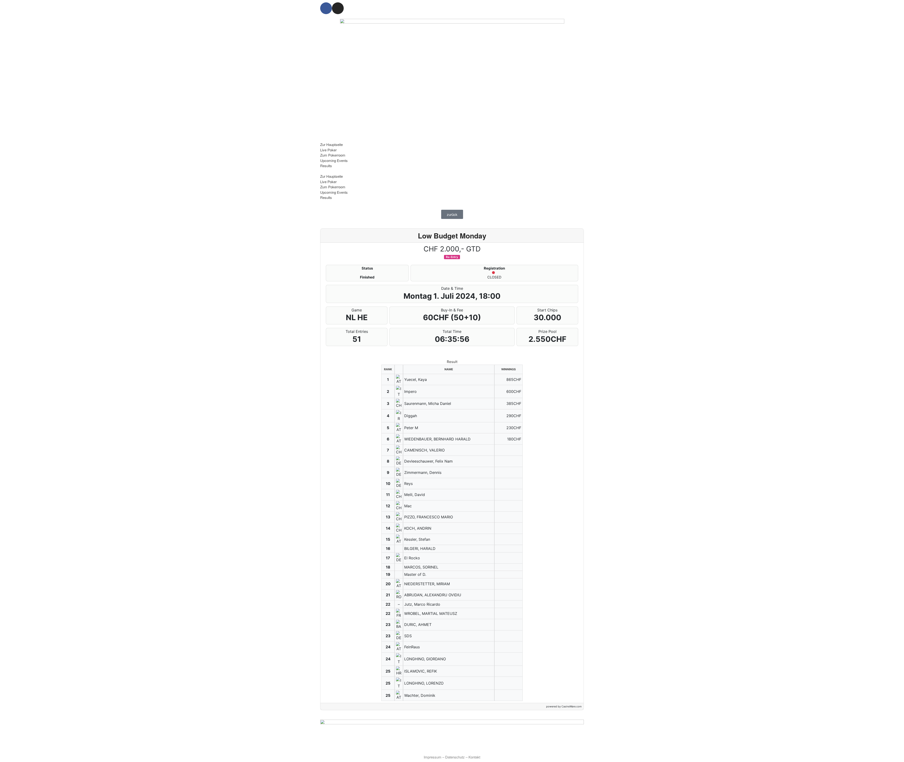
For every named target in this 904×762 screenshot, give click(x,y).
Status (367, 268)
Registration (494, 268)
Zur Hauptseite (331, 144)
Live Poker (328, 149)
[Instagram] (338, 8)
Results (326, 165)
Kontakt (474, 756)
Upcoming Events (334, 160)
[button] (452, 171)
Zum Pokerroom (332, 155)
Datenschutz (455, 756)
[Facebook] (326, 8)
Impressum (432, 756)
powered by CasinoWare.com (564, 706)
